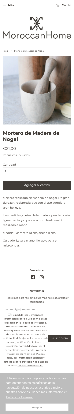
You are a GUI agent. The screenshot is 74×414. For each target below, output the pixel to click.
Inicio (5, 51)
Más (10, 5)
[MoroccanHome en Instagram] (41, 278)
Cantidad (9, 164)
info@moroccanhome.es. (20, 353)
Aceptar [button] (37, 407)
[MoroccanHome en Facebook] (33, 278)
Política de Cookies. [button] (19, 397)
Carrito (66, 5)
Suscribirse (59, 338)
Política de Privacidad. (34, 322)
